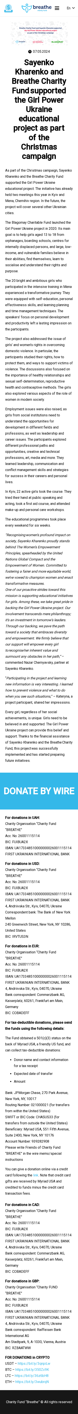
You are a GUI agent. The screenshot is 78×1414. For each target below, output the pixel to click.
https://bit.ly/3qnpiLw (34, 1363)
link (35, 1175)
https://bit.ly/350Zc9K (32, 1370)
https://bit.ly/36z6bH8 (32, 1376)
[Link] (36, 8)
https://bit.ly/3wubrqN (32, 1382)
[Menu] (57, 8)
